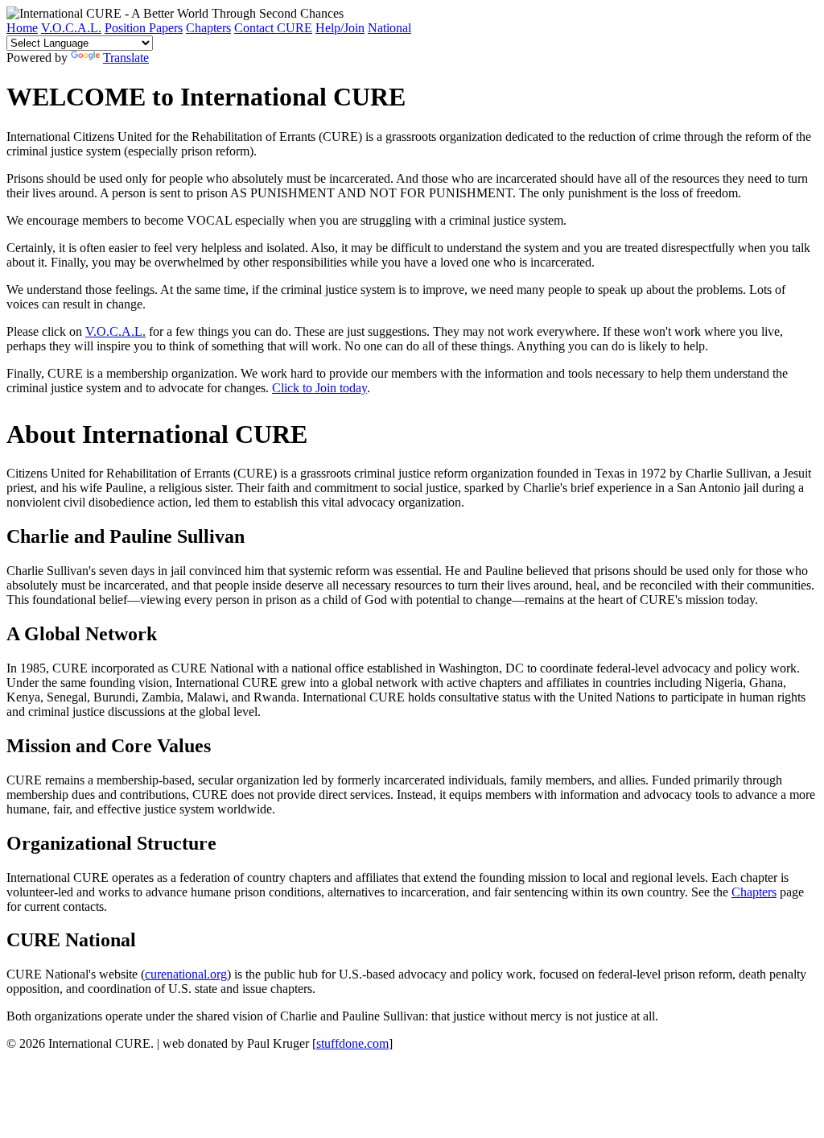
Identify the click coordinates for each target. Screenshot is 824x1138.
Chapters (208, 28)
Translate (126, 57)
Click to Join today (319, 388)
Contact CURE (273, 28)
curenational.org (186, 974)
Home (22, 28)
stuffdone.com (352, 1043)
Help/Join (340, 28)
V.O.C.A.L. (71, 28)
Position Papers (144, 28)
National (389, 28)
